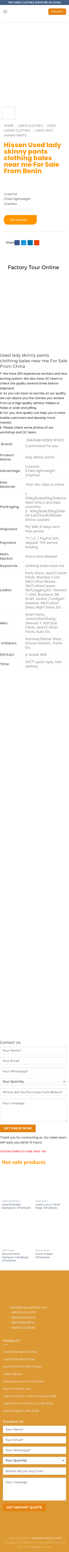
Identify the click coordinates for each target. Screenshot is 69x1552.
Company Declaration (18, 1542)
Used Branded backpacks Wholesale (16, 1206)
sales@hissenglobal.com (28, 1307)
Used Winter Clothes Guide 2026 (28, 1403)
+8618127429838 (23, 1327)
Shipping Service (39, 1547)
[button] (17, 242)
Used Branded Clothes (20, 1352)
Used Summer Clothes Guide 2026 (29, 1396)
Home (9, 126)
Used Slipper (12, 1374)
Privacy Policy (43, 1542)
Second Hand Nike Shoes (22, 1366)
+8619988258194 (23, 1322)
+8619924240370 (23, 1312)
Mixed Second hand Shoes (23, 1381)
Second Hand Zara (17, 1388)
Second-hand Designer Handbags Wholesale (15, 1257)
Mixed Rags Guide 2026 (21, 1411)
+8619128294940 (23, 1317)
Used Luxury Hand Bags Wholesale (47, 1206)
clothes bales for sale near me (23, 1151)
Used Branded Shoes (19, 1359)
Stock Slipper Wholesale (44, 1255)
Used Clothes (30, 126)
